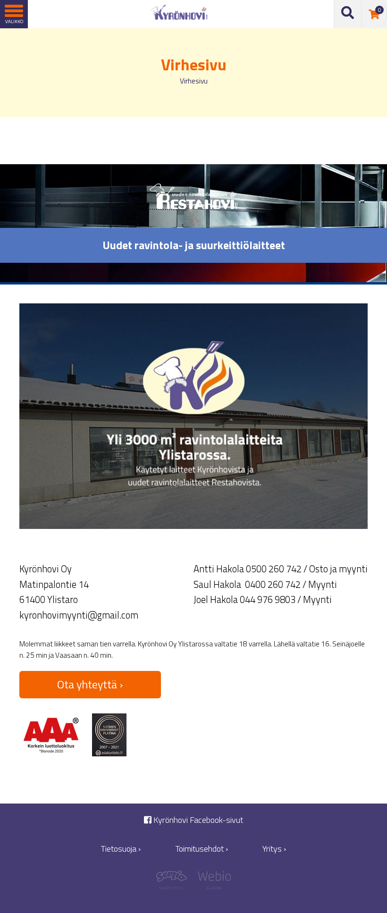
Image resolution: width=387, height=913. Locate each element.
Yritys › (274, 848)
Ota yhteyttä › (90, 684)
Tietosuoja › (121, 848)
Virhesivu (194, 80)
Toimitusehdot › (202, 848)
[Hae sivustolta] (348, 14)
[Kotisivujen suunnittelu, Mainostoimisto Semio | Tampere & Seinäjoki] (175, 883)
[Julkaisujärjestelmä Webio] (212, 883)
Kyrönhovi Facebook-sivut (197, 819)
